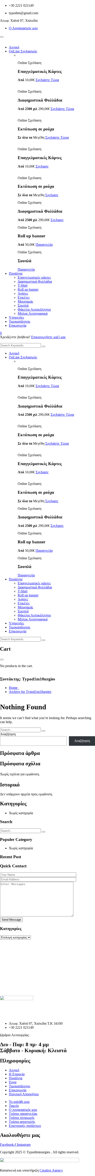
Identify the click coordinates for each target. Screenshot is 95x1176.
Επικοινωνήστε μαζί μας (48, 337)
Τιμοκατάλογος (19, 321)
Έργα (12, 1082)
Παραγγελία (44, 244)
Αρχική (14, 47)
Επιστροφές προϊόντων (25, 1126)
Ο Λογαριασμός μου (23, 28)
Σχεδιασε (42, 166)
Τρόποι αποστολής (22, 1122)
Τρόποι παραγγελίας (23, 1114)
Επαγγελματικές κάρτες (34, 277)
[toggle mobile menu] (2, 37)
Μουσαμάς (25, 301)
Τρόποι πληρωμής (21, 1118)
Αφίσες (23, 293)
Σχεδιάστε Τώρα (47, 80)
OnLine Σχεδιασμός (23, 51)
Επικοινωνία (17, 325)
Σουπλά (23, 305)
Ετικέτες (24, 297)
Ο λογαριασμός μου (23, 1110)
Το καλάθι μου (19, 1102)
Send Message (11, 919)
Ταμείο (14, 1106)
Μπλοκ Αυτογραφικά (33, 313)
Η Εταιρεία (17, 1074)
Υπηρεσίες (16, 317)
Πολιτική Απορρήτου (24, 1094)
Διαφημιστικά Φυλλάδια (35, 281)
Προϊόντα (15, 273)
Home (14, 688)
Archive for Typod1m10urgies (30, 692)
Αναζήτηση (8, 734)
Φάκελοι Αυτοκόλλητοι (34, 309)
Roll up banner (28, 289)
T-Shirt (22, 285)
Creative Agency (51, 1170)
